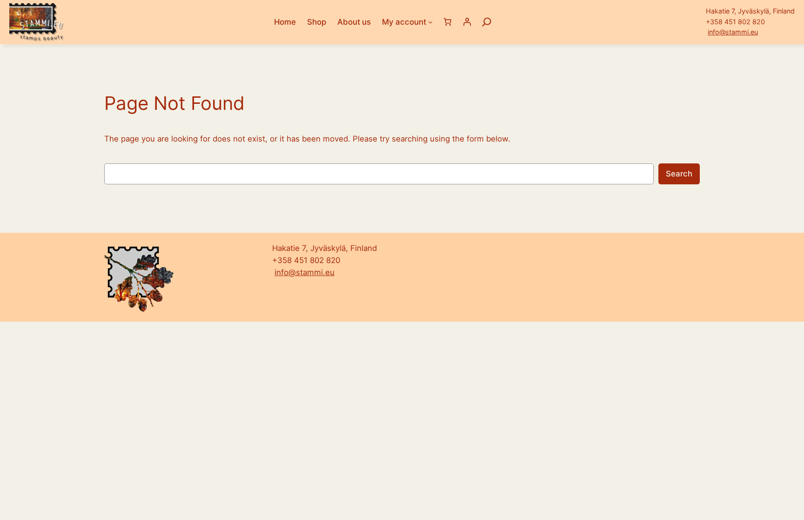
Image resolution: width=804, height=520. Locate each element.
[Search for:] (486, 22)
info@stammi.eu (733, 32)
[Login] (466, 22)
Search (679, 173)
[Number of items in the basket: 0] (447, 22)
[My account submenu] (430, 22)
